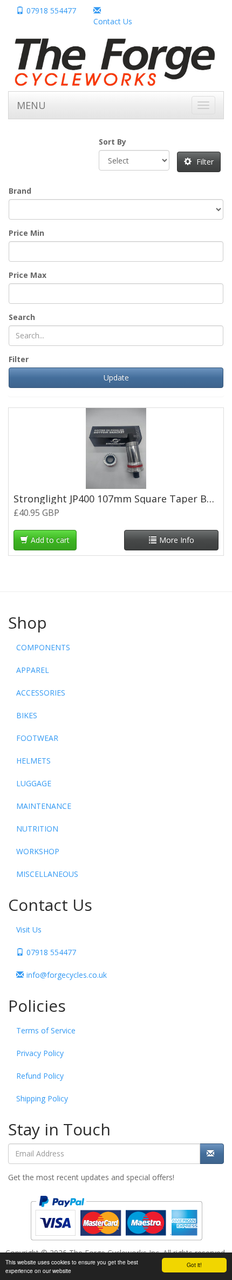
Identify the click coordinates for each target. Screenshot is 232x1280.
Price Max (27, 275)
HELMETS (33, 760)
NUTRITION (37, 828)
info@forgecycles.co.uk (66, 975)
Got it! (194, 1265)
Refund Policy (40, 1076)
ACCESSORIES (40, 692)
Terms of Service (46, 1030)
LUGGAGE (33, 783)
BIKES (26, 715)
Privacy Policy (40, 1053)
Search (22, 317)
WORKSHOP (37, 851)
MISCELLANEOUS (47, 874)
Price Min (26, 233)
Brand (20, 191)
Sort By (112, 142)
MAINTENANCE (43, 806)
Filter (204, 161)
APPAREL (32, 670)
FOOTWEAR (37, 738)
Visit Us (29, 929)
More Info (176, 540)
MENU (31, 105)
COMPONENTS (43, 647)
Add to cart (50, 540)
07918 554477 (51, 10)
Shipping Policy (42, 1098)
